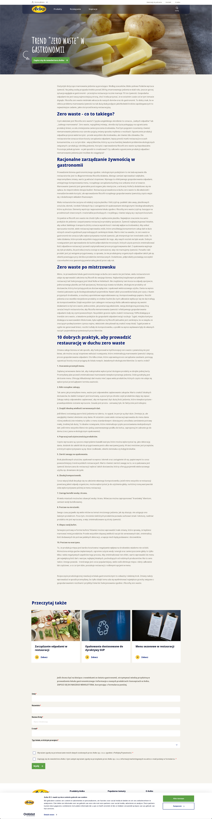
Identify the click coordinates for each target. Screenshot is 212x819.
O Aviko (177, 2)
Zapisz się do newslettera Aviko (49, 60)
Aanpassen (177, 806)
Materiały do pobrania (154, 2)
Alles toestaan (178, 798)
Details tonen (49, 815)
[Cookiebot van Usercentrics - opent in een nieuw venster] (29, 814)
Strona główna (39, 2)
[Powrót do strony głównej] (39, 9)
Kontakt (168, 2)
